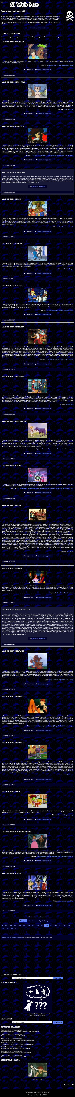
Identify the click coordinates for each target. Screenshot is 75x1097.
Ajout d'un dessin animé (15, 1030)
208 (12, 928)
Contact (30, 1095)
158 (24, 925)
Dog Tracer (70, 551)
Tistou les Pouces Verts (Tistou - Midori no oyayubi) (57, 449)
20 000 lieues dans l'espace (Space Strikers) (60, 310)
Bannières (36, 1095)
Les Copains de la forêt (66, 227)
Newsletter (46, 1092)
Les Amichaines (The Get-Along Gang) (61, 679)
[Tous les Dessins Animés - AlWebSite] (24, 7)
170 (55, 925)
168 (47, 925)
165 (33, 925)
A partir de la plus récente (47, 921)
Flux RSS (43, 1095)
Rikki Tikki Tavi (68, 109)
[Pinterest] (68, 1085)
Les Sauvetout (69, 775)
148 (20, 925)
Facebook (30, 1092)
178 (69, 925)
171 (60, 925)
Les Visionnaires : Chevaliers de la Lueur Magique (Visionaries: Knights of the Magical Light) (45, 488)
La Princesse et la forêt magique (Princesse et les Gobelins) (55, 856)
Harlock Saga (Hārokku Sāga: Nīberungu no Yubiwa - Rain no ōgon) (53, 155)
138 (15, 925)
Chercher (58, 978)
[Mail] (72, 1085)
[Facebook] (64, 1085)
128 (11, 925)
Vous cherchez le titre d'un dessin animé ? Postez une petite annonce (38, 1014)
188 (3, 928)
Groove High (69, 404)
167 (42, 925)
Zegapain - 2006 (37, 1079)
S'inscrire (58, 1022)
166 (38, 925)
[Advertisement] (37, 958)
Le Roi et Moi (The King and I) (64, 593)
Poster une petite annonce (37, 28)
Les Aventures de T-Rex (66, 901)
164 (29, 925)
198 (7, 928)
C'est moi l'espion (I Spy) (65, 815)
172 (64, 925)
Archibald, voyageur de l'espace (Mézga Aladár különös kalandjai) (53, 726)
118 (6, 925)
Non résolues (33, 921)
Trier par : (23, 921)
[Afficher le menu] (2, 2)
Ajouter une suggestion (44, 69)
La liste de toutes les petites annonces (37, 917)
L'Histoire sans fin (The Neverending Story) (60, 65)
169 (51, 925)
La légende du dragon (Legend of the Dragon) (59, 359)
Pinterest (37, 1092)
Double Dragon (68, 269)
